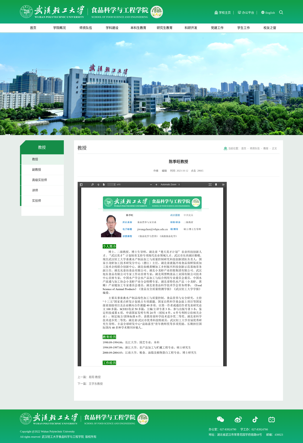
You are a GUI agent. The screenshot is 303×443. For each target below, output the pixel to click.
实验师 (36, 200)
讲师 (35, 190)
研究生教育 (165, 28)
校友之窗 (270, 28)
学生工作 (243, 28)
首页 (33, 28)
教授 (35, 159)
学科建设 (112, 28)
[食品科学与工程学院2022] (91, 7)
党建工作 (217, 28)
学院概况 (59, 28)
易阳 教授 (95, 377)
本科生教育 (138, 28)
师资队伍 (85, 28)
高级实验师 (39, 180)
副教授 (36, 169)
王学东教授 (96, 383)
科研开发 (191, 28)
